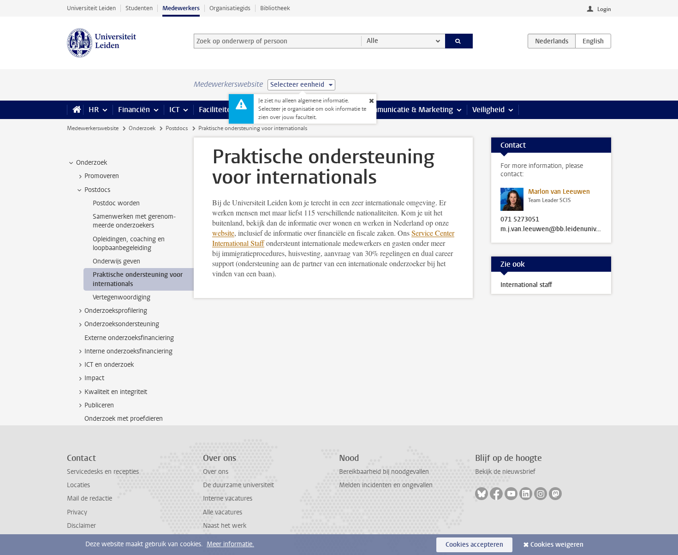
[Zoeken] (459, 41)
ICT (174, 109)
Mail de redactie (89, 498)
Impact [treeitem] (94, 378)
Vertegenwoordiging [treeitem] (121, 297)
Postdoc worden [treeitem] (116, 203)
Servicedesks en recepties (103, 471)
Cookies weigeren (556, 544)
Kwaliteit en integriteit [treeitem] (115, 392)
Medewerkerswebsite (93, 128)
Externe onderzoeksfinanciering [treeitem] (129, 338)
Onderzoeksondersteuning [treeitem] (121, 324)
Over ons (215, 471)
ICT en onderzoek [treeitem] (109, 364)
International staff (526, 284)
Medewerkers (181, 8)
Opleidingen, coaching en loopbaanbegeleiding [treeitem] (129, 243)
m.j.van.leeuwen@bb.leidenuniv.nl (551, 229)
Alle (372, 40)
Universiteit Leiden (91, 8)
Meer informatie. (230, 544)
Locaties (78, 485)
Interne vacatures (227, 498)
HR (94, 109)
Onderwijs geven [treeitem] (116, 261)
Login (604, 9)
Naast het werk (224, 525)
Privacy (77, 512)
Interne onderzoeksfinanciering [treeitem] (128, 351)
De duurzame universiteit (238, 485)
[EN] (593, 41)
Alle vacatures (222, 512)
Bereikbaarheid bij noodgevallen (384, 471)
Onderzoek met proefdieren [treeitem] (123, 418)
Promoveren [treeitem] (101, 176)
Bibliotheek (275, 8)
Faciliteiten (217, 109)
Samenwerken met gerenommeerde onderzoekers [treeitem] (134, 221)
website (223, 233)
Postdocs (177, 128)
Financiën (134, 109)
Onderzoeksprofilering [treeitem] (115, 310)
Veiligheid (488, 109)
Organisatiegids (229, 8)
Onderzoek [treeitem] (91, 162)
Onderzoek (142, 128)
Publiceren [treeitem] (99, 405)
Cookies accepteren (474, 544)
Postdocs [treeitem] (97, 189)
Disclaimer (81, 525)
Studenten (139, 8)
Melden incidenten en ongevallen (386, 485)
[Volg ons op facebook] (496, 493)
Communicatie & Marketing (408, 109)
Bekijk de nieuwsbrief (505, 471)
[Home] (75, 110)
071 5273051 (519, 219)
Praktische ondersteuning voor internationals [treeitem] (138, 279)
